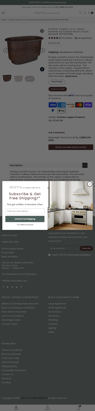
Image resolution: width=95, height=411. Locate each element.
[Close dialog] (90, 184)
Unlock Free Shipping (25, 219)
